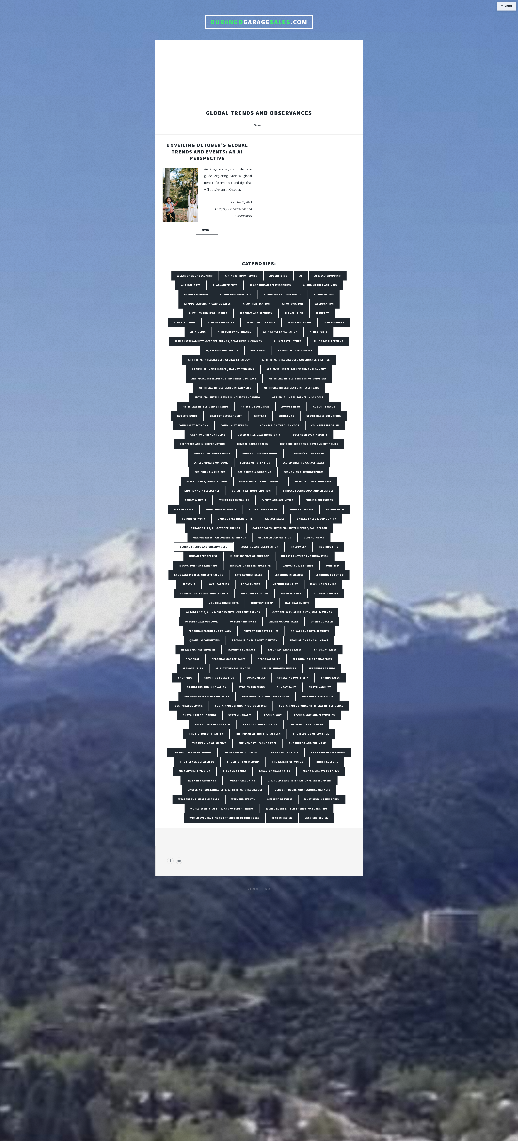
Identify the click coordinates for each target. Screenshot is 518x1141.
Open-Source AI (322, 621)
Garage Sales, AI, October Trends (215, 528)
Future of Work (193, 518)
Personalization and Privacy (209, 631)
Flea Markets (183, 509)
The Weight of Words (287, 761)
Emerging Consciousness (313, 481)
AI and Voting (324, 294)
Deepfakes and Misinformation (202, 444)
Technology (273, 715)
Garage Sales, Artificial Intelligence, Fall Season (289, 528)
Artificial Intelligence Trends (206, 406)
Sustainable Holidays (317, 696)
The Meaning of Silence (209, 743)
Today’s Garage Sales (274, 771)
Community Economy (193, 425)
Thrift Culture (326, 761)
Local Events (250, 584)
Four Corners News (263, 509)
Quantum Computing (204, 640)
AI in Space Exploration (280, 331)
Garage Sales (274, 518)
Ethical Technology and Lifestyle (308, 490)
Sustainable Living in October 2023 (241, 705)
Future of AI (335, 509)
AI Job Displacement (328, 341)
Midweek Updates (326, 593)
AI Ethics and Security (256, 313)
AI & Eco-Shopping (327, 275)
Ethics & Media (195, 500)
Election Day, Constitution (206, 481)
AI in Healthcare (300, 322)
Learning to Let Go (330, 575)
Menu (508, 6)
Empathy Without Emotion (251, 490)
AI (300, 275)
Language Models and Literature (198, 575)
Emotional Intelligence (202, 490)
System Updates (240, 715)
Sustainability (320, 687)
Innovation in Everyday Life (250, 565)
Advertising (278, 275)
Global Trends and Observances (203, 546)
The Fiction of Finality (206, 733)
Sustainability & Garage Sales (206, 696)
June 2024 (333, 565)
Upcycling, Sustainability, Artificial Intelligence (225, 789)
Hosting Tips (328, 546)
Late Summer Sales (249, 575)
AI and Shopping (196, 294)
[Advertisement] (259, 72)
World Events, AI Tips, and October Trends (222, 808)
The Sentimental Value (240, 752)
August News (291, 406)
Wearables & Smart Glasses (198, 799)
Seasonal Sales (269, 659)
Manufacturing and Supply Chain (204, 593)
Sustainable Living (189, 705)
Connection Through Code (279, 425)
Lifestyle (189, 584)
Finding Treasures (319, 500)
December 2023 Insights (310, 434)
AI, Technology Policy (221, 350)
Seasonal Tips (192, 668)
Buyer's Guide (187, 416)
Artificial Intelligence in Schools (297, 397)
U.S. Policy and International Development (300, 780)
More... (207, 229)
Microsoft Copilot (254, 593)
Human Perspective (203, 556)
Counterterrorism (325, 425)
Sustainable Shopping (199, 715)
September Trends (322, 668)
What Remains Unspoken (322, 799)
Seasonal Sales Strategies (312, 659)
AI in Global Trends (261, 322)
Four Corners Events (221, 509)
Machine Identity (285, 584)
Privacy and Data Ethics (261, 631)
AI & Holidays (191, 285)
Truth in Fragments (201, 780)
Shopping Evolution (219, 677)
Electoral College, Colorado (260, 481)
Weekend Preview (279, 799)
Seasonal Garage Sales (229, 659)
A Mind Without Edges (241, 275)
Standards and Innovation (206, 687)
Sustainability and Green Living (265, 696)
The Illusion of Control (311, 733)
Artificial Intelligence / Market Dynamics (223, 369)
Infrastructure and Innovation (305, 556)
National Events (297, 603)
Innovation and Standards (198, 565)
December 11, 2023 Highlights (259, 434)
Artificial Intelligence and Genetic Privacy (223, 378)
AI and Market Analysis (320, 285)
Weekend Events (243, 799)
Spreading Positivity (293, 677)
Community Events (234, 425)
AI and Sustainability (236, 294)
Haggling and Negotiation (259, 546)
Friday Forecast (302, 509)
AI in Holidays (334, 322)
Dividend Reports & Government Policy (309, 444)
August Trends (324, 406)
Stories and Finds (252, 687)
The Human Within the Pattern (258, 733)
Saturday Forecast (241, 649)
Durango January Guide (259, 453)
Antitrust (258, 350)
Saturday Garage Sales (285, 649)
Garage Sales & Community (316, 518)
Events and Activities (277, 500)
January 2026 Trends (298, 565)
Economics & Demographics (303, 472)
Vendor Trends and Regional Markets (302, 789)
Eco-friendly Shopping (254, 472)
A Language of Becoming (195, 275)
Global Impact (314, 537)
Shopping (185, 677)
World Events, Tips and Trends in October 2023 (224, 818)
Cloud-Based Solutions (323, 416)
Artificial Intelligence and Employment (296, 369)
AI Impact (322, 313)
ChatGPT (260, 416)
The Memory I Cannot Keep (257, 743)
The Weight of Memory (243, 761)
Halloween (299, 546)
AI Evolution (294, 313)
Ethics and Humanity (234, 500)
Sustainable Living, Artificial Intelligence (311, 705)
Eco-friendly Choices (210, 472)
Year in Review (282, 818)
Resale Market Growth (198, 649)
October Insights (243, 621)
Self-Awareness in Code (232, 668)
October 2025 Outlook (201, 621)
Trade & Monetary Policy (321, 771)
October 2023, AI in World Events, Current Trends (223, 612)
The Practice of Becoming (192, 752)
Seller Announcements (279, 668)
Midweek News (291, 593)
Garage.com (259, 22)
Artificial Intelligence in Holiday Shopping (227, 397)
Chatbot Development (226, 416)
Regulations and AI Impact (309, 640)
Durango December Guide (211, 453)
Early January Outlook (210, 462)
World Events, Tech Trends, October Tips (297, 808)
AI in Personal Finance (234, 331)
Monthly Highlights (224, 603)
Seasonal (193, 659)
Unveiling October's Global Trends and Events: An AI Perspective (207, 151)
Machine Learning (323, 584)
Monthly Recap (262, 603)
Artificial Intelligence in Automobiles (298, 378)
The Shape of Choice (284, 752)
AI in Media (198, 331)
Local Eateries (218, 584)
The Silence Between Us (197, 761)
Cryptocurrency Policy (207, 434)
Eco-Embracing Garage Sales (304, 462)
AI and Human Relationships (270, 285)
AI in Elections (185, 322)
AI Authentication (256, 303)
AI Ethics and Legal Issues (208, 313)
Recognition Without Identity (254, 640)
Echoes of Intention (255, 462)
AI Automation (292, 303)
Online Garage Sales (283, 621)
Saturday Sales (325, 649)
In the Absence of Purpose (249, 556)
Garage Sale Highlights (235, 518)
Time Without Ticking (194, 771)
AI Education (324, 303)
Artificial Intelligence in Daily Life (225, 387)
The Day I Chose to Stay (260, 724)
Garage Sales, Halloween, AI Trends (219, 537)
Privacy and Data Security (310, 631)
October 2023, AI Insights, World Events (302, 612)
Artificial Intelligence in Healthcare (291, 387)
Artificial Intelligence (295, 350)
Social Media (256, 677)
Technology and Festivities (314, 715)
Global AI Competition (274, 537)
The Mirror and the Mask (307, 743)
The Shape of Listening (328, 752)
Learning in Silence (289, 575)
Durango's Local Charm (307, 453)
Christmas (286, 416)
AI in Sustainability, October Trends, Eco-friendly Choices (218, 341)
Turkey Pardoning (241, 780)
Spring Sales (330, 677)
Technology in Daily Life (213, 724)
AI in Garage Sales (221, 322)
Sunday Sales (287, 687)
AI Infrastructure (287, 341)
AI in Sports (319, 331)
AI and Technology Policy (283, 294)
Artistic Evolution (255, 406)
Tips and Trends (235, 771)
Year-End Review (316, 818)
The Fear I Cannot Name (306, 724)
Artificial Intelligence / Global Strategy (219, 359)
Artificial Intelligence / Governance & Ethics (296, 359)
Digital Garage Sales (252, 444)
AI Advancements (225, 285)
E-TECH (254, 889)
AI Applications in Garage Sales (207, 303)
